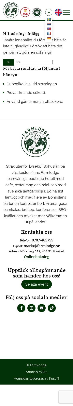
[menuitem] (37, 12)
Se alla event (36, 284)
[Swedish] (49, 20)
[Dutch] (49, 24)
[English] (49, 29)
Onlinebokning (36, 256)
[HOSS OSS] (36, 12)
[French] (49, 34)
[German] (49, 38)
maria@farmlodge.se (42, 245)
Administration (36, 372)
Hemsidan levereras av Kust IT (36, 378)
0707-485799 (42, 240)
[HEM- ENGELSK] (58, 12)
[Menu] (66, 12)
